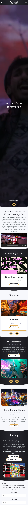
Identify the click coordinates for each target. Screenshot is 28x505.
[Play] (3, 245)
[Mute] (22, 245)
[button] (14, 240)
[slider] (12, 245)
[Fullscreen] (25, 245)
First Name (14, 492)
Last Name (14, 499)
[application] (14, 240)
